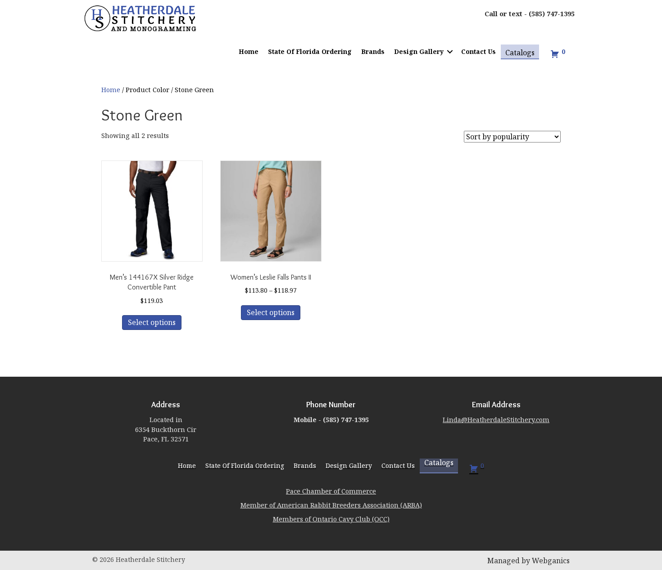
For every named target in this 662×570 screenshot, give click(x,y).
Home (248, 51)
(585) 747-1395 (552, 13)
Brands (373, 51)
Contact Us (478, 51)
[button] (450, 51)
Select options (152, 322)
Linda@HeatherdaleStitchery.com (496, 419)
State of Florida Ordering (310, 51)
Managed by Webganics (528, 561)
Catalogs (520, 53)
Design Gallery (419, 51)
